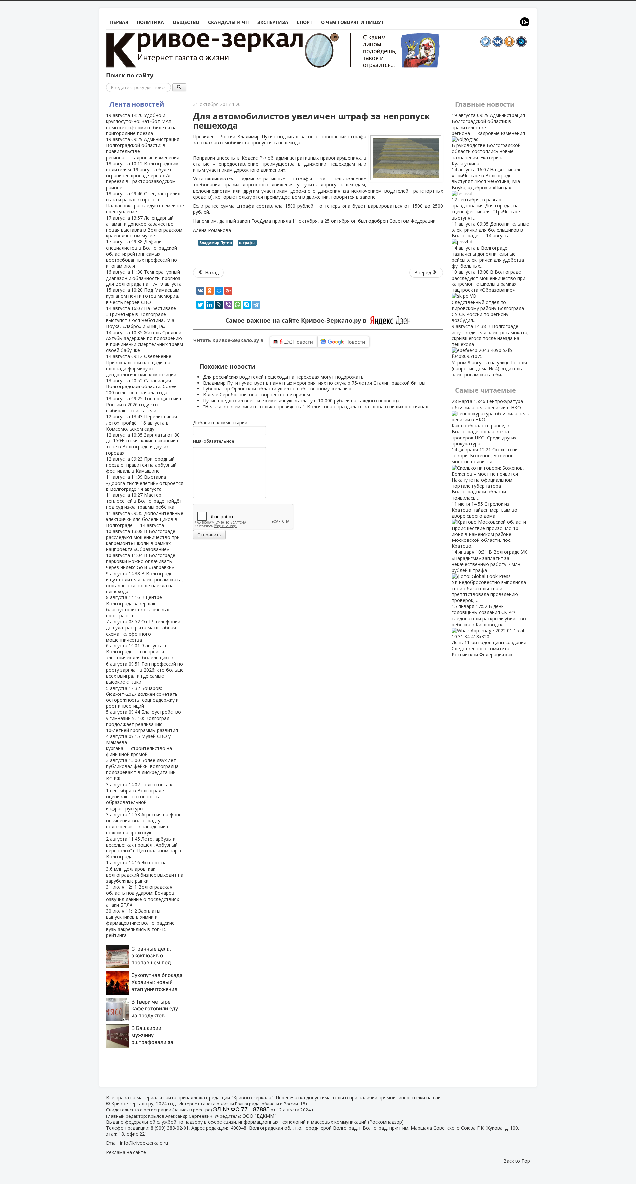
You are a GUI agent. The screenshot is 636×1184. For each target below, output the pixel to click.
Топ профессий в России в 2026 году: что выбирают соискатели (144, 404)
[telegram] (256, 305)
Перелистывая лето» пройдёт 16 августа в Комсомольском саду (141, 422)
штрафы (247, 242)
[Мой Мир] (219, 291)
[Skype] (247, 305)
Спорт (304, 22)
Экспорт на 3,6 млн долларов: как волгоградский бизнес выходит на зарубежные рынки (144, 871)
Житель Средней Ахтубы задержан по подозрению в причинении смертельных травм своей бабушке (144, 341)
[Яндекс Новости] (293, 341)
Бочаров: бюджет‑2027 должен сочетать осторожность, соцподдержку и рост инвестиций (142, 697)
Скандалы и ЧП (228, 22)
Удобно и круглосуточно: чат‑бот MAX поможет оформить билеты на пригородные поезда (141, 124)
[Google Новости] (343, 341)
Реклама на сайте (126, 1152)
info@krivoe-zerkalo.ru (144, 1143)
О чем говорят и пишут (352, 22)
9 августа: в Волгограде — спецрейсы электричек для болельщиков (139, 652)
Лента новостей (136, 104)
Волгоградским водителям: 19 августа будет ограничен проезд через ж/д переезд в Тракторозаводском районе (142, 175)
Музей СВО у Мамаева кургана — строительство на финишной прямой (139, 745)
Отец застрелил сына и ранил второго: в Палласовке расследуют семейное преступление (145, 202)
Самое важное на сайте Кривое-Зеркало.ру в (297, 320)
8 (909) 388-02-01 (170, 1128)
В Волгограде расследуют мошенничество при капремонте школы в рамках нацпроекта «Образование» (143, 540)
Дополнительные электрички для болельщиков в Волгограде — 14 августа (144, 519)
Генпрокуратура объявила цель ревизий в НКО (487, 422)
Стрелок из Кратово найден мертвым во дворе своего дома (485, 525)
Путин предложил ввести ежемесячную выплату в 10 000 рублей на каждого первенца (301, 400)
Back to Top (517, 1161)
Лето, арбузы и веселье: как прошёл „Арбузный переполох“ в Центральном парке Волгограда (144, 848)
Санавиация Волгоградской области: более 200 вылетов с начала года (141, 386)
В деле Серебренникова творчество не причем (256, 394)
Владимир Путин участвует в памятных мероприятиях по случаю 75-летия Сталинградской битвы (314, 383)
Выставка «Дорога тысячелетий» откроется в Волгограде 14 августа (144, 483)
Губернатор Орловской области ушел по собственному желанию (277, 389)
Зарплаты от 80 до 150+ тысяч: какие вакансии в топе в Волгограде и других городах (143, 444)
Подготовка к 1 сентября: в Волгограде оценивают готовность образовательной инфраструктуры (139, 796)
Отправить (209, 535)
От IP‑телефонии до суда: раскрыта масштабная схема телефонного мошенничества (143, 630)
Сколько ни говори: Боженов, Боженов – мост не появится (485, 473)
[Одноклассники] (210, 291)
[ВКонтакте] (200, 291)
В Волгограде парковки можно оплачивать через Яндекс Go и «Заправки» (140, 561)
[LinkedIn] (210, 305)
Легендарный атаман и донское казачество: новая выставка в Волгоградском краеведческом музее (144, 227)
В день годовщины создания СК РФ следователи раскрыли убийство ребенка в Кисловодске (489, 630)
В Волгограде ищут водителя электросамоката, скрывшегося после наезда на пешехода (144, 582)
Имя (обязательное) (214, 441)
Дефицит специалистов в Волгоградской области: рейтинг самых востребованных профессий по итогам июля (141, 253)
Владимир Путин (215, 242)
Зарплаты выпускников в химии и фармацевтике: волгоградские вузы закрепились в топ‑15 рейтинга (140, 923)
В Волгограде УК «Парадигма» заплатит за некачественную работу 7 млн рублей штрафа (489, 576)
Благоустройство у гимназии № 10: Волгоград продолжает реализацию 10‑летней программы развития (143, 721)
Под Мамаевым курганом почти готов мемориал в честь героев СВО (143, 296)
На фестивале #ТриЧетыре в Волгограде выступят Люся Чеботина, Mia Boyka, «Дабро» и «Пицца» (141, 317)
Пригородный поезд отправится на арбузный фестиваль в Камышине (141, 465)
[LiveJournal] (219, 305)
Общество (186, 22)
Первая (119, 22)
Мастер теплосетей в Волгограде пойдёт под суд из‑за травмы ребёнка (144, 501)
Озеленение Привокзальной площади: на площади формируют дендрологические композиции (141, 365)
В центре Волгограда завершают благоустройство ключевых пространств (137, 606)
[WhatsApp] (237, 305)
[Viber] (228, 305)
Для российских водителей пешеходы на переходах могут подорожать (283, 377)
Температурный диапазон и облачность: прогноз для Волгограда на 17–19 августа (144, 278)
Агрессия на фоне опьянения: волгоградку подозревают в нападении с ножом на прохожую (144, 823)
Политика (150, 22)
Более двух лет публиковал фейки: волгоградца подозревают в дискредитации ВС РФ (142, 769)
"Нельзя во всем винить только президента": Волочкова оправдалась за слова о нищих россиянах (315, 406)
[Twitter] (200, 305)
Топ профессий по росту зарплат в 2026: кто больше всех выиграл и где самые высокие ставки (145, 673)
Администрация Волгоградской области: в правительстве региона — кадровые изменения (142, 148)
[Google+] (228, 291)
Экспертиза (272, 22)
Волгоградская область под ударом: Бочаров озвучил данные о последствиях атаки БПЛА (142, 896)
